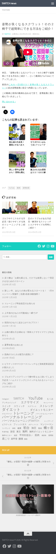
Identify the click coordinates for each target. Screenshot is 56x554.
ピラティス (7, 424)
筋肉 (37, 435)
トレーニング (23, 413)
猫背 (15, 435)
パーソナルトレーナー (44, 414)
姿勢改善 (26, 188)
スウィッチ (19, 406)
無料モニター (7, 435)
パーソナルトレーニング (22, 417)
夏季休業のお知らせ (13, 345)
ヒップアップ (48, 421)
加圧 (33, 427)
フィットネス (20, 424)
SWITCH (7, 34)
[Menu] (52, 3)
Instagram (5, 399)
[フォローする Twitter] (43, 246)
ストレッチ (46, 406)
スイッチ (6, 406)
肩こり (6, 438)
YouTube (6, 10)
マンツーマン (46, 424)
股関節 (50, 435)
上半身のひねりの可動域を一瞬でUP (21, 313)
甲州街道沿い (26, 435)
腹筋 (25, 439)
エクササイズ (30, 402)
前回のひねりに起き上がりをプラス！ (21, 322)
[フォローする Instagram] (48, 246)
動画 (18, 188)
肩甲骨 (14, 439)
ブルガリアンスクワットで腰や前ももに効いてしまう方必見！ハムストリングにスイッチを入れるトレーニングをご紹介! (28, 380)
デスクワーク (7, 414)
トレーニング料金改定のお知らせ (19, 303)
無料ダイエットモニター (41, 431)
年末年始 (5, 432)
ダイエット (11, 409)
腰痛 (20, 438)
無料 (25, 431)
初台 (26, 427)
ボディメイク (33, 425)
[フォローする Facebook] (39, 246)
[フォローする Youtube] (52, 246)
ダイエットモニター (41, 409)
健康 (19, 428)
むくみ (50, 399)
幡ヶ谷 (48, 427)
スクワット (32, 406)
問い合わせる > (9, 102)
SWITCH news (9, 3)
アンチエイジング (9, 403)
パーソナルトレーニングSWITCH (20, 420)
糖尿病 (44, 435)
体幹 (13, 428)
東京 (18, 431)
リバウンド (6, 428)
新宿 (12, 431)
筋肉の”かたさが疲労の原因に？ (19, 354)
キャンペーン (48, 403)
